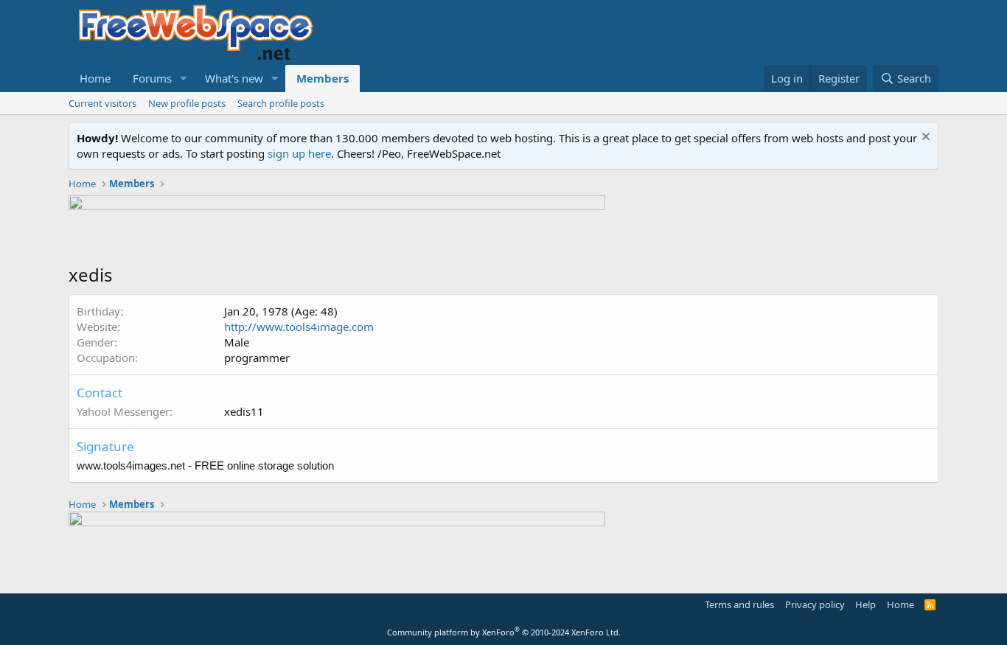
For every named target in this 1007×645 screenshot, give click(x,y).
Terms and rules (739, 604)
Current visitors (102, 103)
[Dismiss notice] (924, 138)
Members (322, 78)
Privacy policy (815, 604)
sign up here (299, 153)
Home (95, 78)
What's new (234, 78)
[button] (183, 78)
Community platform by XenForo (504, 632)
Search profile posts (280, 103)
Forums (152, 78)
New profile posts (187, 103)
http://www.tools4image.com (299, 326)
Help (865, 604)
